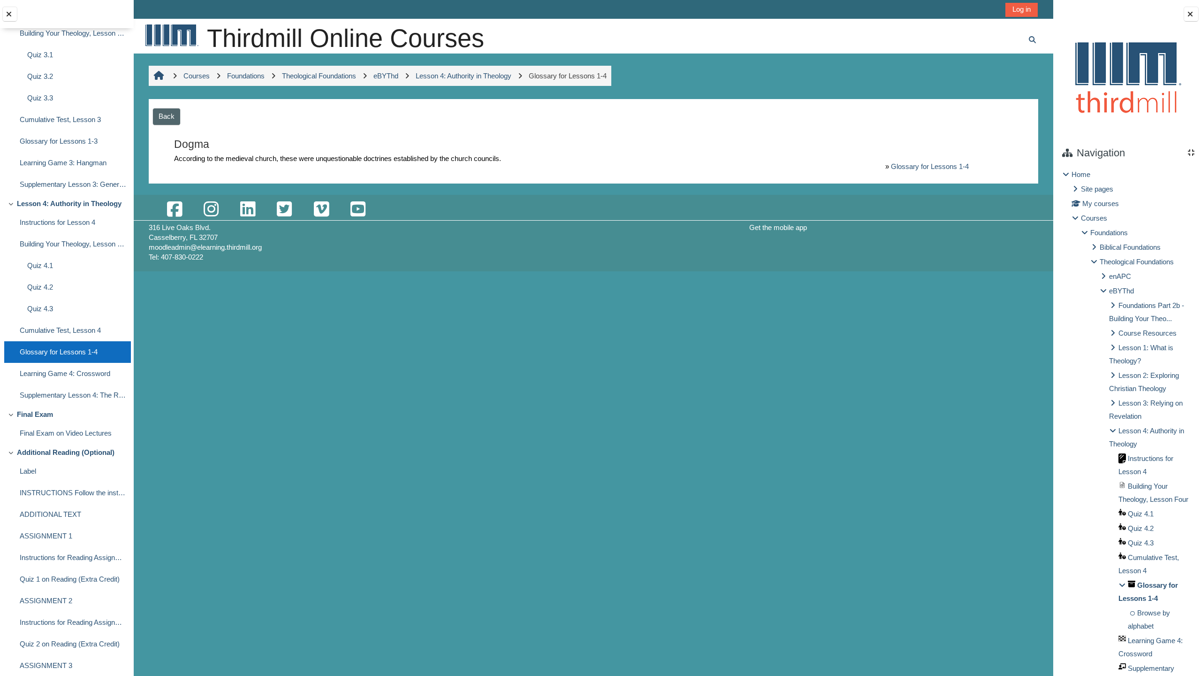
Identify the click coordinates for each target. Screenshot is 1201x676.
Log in (1021, 9)
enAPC (1120, 276)
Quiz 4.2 (40, 287)
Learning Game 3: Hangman (63, 163)
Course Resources (1147, 333)
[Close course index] (9, 14)
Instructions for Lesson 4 (57, 222)
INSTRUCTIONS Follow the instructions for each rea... (73, 493)
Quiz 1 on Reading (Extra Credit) (70, 579)
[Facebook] (174, 209)
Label (28, 471)
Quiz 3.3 (40, 98)
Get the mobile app (778, 227)
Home (1081, 174)
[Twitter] (284, 209)
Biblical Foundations (1130, 247)
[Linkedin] (247, 209)
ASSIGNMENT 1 (46, 536)
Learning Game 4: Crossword (65, 373)
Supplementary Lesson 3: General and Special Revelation (73, 184)
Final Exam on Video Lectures (66, 433)
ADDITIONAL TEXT (50, 514)
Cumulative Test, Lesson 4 (60, 330)
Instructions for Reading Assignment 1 (73, 557)
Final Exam (35, 414)
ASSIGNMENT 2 (46, 601)
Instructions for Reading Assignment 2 (73, 622)
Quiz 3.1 (40, 55)
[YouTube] (358, 209)
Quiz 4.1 (40, 265)
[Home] (171, 35)
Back (167, 116)
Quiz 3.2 (40, 76)
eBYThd (1121, 291)
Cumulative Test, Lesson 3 (60, 119)
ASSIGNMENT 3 (46, 665)
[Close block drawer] (1191, 14)
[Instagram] (211, 209)
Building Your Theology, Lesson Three (73, 33)
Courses (1094, 218)
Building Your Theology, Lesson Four (73, 244)
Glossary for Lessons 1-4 (59, 352)
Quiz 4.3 (40, 309)
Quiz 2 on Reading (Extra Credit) (70, 644)
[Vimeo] (321, 209)
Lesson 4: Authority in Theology (69, 203)
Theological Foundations (1137, 262)
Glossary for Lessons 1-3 (59, 141)
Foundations (1109, 233)
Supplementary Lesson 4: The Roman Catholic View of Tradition (73, 395)
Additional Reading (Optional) (65, 452)
